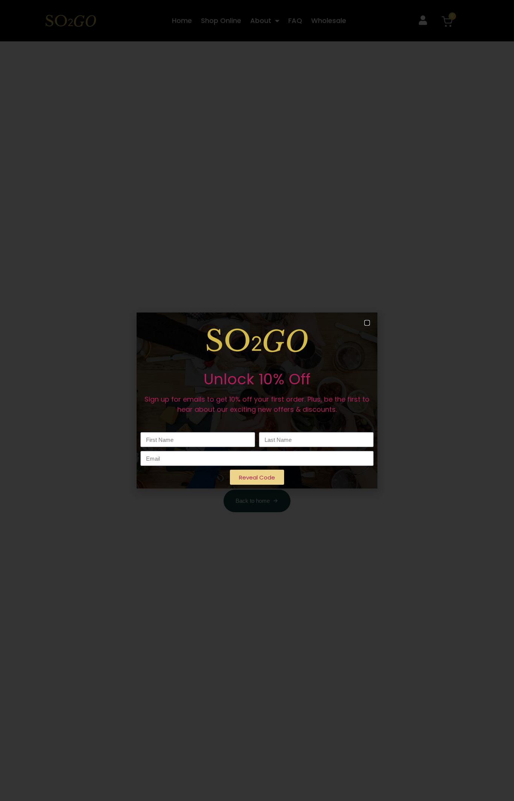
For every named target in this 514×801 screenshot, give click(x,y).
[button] (367, 323)
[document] (257, 400)
